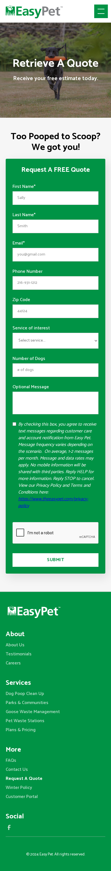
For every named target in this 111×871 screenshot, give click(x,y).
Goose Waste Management (33, 712)
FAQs (11, 760)
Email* (19, 243)
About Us (15, 645)
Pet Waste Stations (25, 721)
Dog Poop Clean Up (25, 694)
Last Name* (24, 215)
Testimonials (19, 654)
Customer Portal (22, 797)
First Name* (24, 186)
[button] (100, 11)
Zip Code (21, 300)
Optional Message (31, 387)
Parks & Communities (27, 703)
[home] (34, 11)
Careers (13, 663)
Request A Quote (24, 778)
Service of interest (31, 328)
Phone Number (27, 271)
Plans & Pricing (21, 730)
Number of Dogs (29, 358)
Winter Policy (19, 787)
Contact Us (17, 769)
